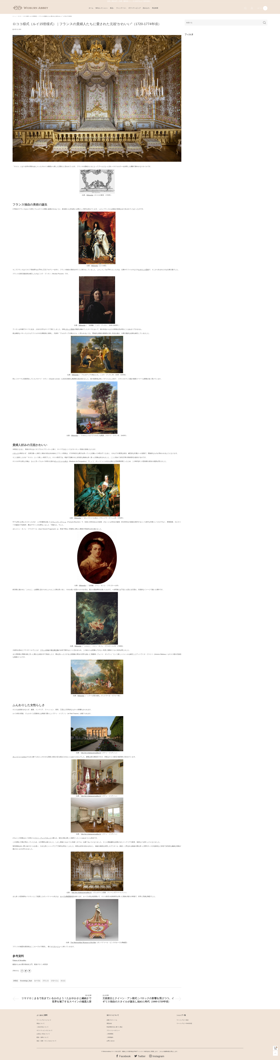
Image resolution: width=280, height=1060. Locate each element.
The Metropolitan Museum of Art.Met (83, 942)
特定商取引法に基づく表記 (114, 1027)
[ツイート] (25, 970)
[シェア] (22, 970)
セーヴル (37, 981)
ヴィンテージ (120, 8)
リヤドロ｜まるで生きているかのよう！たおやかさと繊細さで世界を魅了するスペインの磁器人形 (56, 1000)
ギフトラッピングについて (44, 1030)
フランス (46, 981)
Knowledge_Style (26, 981)
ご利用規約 (110, 1037)
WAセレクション (101, 8)
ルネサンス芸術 (143, 269)
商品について (41, 1023)
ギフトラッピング (134, 8)
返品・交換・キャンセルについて (46, 1041)
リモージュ (56, 946)
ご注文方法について (42, 1027)
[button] (264, 23)
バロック (16, 453)
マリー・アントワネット (42, 838)
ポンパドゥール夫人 (61, 461)
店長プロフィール (112, 1020)
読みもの (146, 8)
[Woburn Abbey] (30, 7)
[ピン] (29, 970)
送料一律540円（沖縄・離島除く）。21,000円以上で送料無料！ (129, 1)
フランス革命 (44, 650)
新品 (111, 8)
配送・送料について (42, 1037)
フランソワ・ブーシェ (58, 522)
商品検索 (155, 8)
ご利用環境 (110, 1034)
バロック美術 (69, 329)
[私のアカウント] (252, 8)
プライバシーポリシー (113, 1030)
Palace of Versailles (19, 960)
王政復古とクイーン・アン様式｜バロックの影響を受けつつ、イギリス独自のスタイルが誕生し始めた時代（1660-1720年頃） (138, 1000)
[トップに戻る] (275, 1053)
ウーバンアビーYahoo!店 (184, 1023)
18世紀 (15, 981)
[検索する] (245, 8)
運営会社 (109, 1023)
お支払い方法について (43, 1034)
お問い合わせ (111, 1041)
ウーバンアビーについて (44, 1020)
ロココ (63, 981)
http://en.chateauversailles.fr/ (91, 753)
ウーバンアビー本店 (182, 1020)
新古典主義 (55, 650)
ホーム (91, 8)
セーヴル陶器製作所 (67, 896)
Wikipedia (90, 195)
